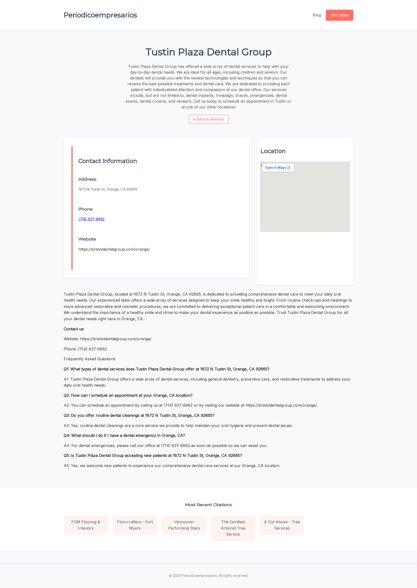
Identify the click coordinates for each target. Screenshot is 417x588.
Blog (317, 15)
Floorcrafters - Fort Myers (135, 525)
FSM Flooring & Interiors (85, 525)
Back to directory (208, 119)
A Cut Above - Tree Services (282, 525)
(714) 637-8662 (91, 219)
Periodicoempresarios (100, 15)
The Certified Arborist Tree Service (233, 528)
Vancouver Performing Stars (184, 525)
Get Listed (339, 15)
